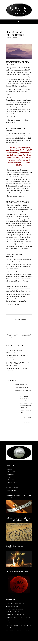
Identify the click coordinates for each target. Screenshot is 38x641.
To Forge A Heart (26, 335)
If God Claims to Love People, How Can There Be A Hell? (19, 626)
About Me (9, 469)
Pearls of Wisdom (11, 482)
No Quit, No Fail (10, 620)
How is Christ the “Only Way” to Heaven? (17, 630)
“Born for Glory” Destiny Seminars (12, 336)
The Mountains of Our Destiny (15, 33)
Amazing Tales (10, 471)
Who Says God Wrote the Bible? (15, 609)
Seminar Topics (11, 485)
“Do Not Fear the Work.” (12, 606)
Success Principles (13, 40)
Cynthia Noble (12, 38)
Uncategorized (11, 490)
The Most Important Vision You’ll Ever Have (18, 617)
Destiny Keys (10, 474)
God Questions (11, 477)
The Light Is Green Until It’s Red (15, 614)
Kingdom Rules (11, 479)
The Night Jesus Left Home (13, 611)
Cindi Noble (24, 396)
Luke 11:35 (8, 622)
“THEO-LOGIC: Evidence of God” (15, 603)
